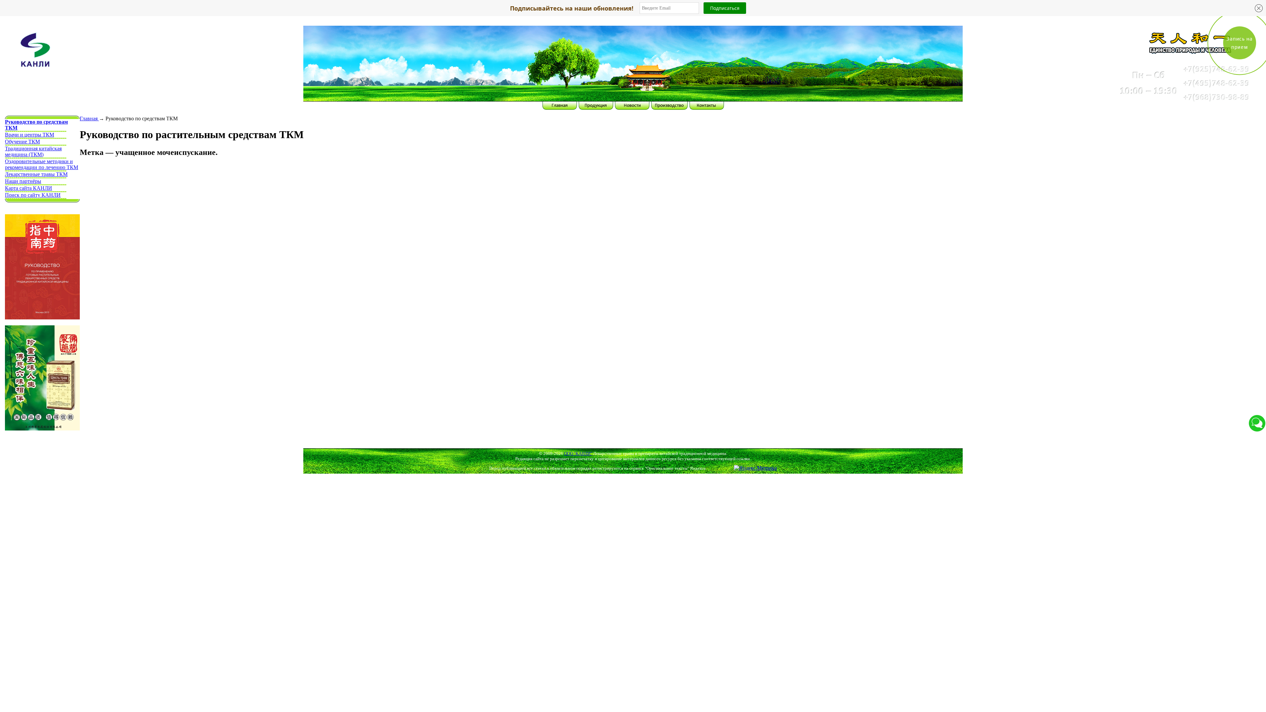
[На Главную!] (316, 55)
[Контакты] (949, 77)
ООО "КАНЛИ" (578, 453)
